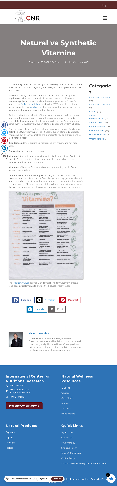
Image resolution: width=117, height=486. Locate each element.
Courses (65, 393)
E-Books (65, 388)
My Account (67, 432)
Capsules (10, 432)
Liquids (9, 437)
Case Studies (95, 122)
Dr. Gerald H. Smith (61, 62)
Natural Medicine (97, 134)
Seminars (66, 408)
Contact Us (66, 437)
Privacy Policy (68, 442)
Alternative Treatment (100, 104)
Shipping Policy (69, 448)
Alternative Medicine (99, 97)
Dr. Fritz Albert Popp (31, 104)
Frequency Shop (21, 283)
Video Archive (68, 413)
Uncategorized (96, 139)
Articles (92, 111)
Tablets (9, 448)
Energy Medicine (97, 126)
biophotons (35, 107)
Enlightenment (96, 130)
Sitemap (64, 482)
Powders (10, 442)
